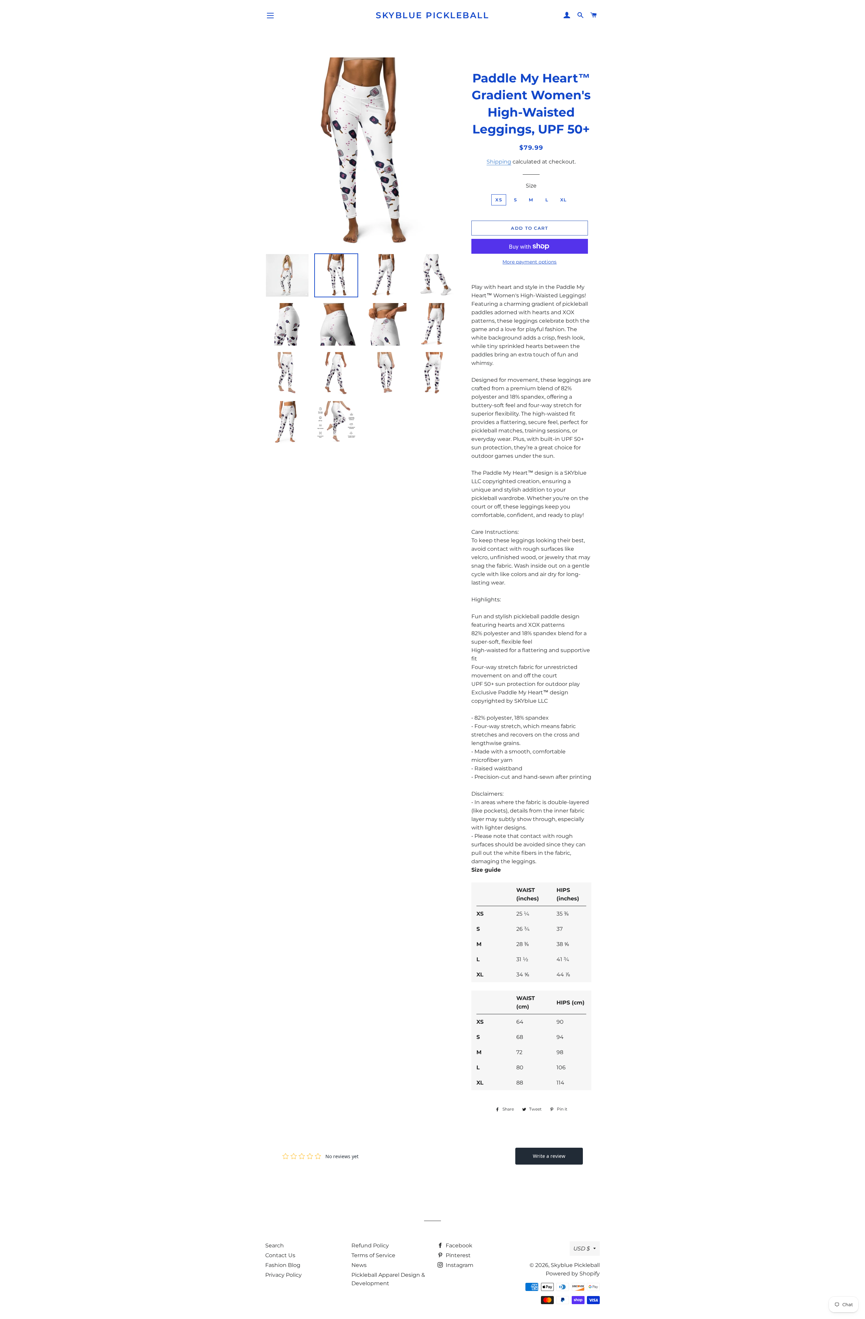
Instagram (458, 1265)
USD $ (581, 1248)
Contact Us (280, 1255)
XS (498, 199)
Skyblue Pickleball (432, 15)
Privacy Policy (283, 1275)
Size (531, 185)
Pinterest (457, 1255)
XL (563, 199)
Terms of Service (373, 1255)
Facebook (458, 1245)
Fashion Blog (282, 1265)
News (359, 1265)
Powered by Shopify (573, 1273)
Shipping (499, 161)
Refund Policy (370, 1245)
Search (274, 1245)
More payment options (529, 262)
